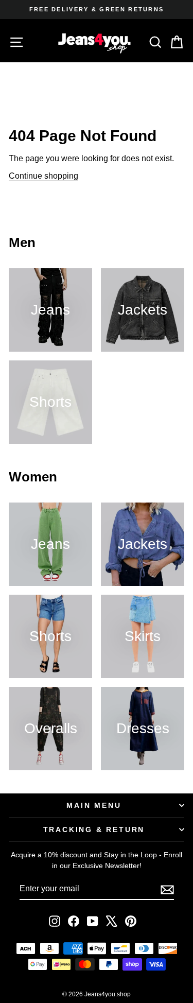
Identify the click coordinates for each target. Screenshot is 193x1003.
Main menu (93, 805)
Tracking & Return (94, 829)
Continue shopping (43, 175)
